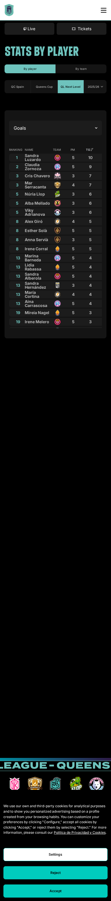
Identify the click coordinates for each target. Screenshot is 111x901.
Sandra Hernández (35, 285)
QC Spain (17, 86)
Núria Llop (35, 194)
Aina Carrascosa (36, 303)
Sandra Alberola (33, 276)
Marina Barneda (33, 257)
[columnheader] (90, 149)
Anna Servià (36, 239)
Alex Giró (34, 221)
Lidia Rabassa (33, 267)
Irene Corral (36, 248)
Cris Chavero (37, 175)
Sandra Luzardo (33, 157)
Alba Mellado (37, 203)
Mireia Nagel (37, 312)
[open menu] (103, 10)
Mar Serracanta (35, 184)
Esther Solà (36, 230)
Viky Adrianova (35, 212)
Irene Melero (37, 321)
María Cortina (32, 294)
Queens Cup (44, 86)
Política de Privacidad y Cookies (80, 832)
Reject (55, 873)
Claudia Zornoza (33, 166)
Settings (56, 854)
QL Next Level (71, 86)
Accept (55, 891)
